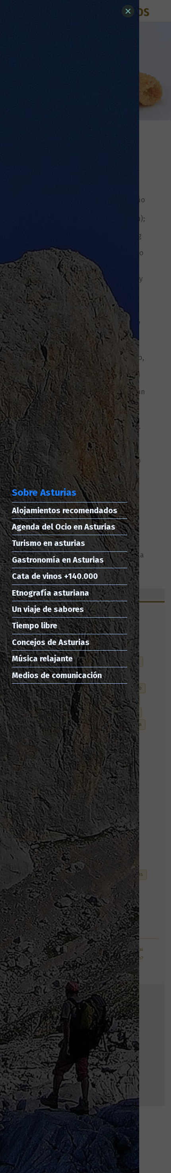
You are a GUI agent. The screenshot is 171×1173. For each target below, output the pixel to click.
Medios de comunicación (57, 675)
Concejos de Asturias (50, 642)
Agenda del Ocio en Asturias (63, 527)
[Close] (128, 11)
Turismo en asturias (48, 543)
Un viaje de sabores (48, 609)
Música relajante (42, 658)
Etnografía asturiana (50, 593)
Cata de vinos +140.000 (55, 576)
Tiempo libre (34, 625)
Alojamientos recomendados (64, 510)
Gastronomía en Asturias (58, 560)
